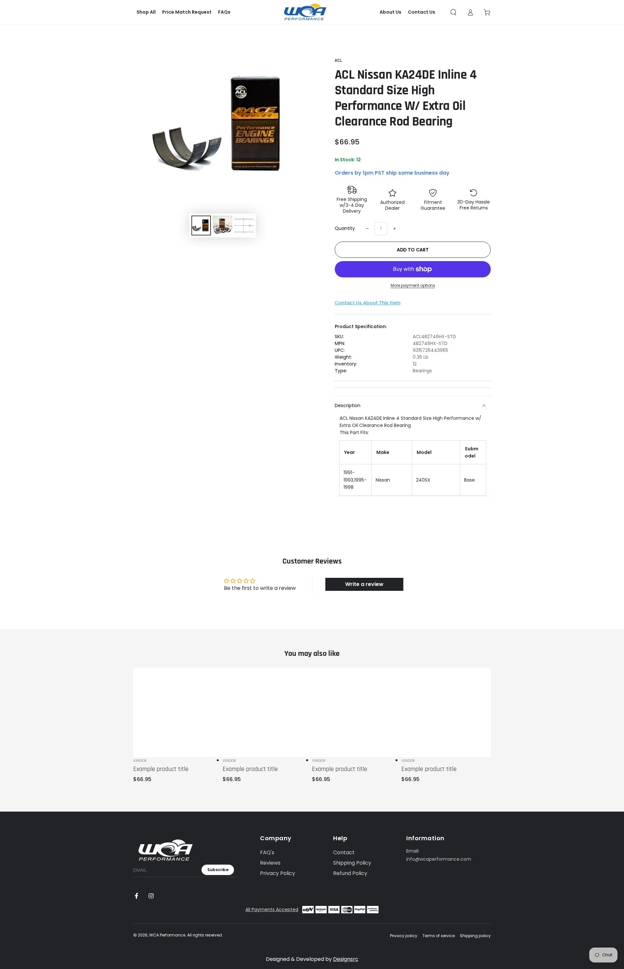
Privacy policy (403, 935)
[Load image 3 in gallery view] (244, 225)
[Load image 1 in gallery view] (201, 225)
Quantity (345, 228)
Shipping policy (475, 935)
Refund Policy (350, 873)
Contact (344, 852)
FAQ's (267, 852)
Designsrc (345, 959)
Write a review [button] (364, 584)
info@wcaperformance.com (438, 859)
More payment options (413, 285)
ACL (338, 60)
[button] (453, 12)
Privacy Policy (277, 873)
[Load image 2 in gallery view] (222, 225)
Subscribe (217, 869)
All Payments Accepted (271, 909)
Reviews (270, 863)
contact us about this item (367, 302)
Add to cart (413, 249)
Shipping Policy (352, 863)
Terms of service (438, 935)
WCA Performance (167, 935)
